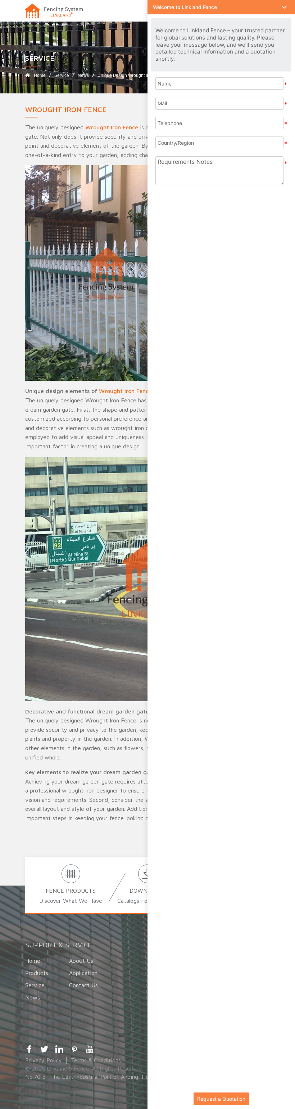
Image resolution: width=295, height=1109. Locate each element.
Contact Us (83, 985)
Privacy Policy (43, 1060)
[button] (221, 7)
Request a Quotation (221, 1099)
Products (36, 973)
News (83, 75)
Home (32, 960)
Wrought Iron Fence (111, 127)
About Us (81, 960)
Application (83, 973)
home (40, 75)
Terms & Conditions (96, 1060)
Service (61, 75)
